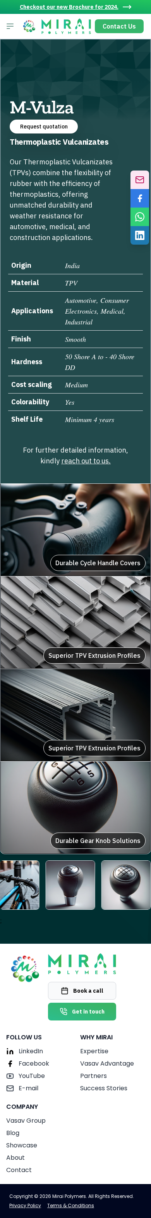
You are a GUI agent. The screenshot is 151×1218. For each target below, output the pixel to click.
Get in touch (88, 1011)
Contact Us (119, 26)
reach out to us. (86, 460)
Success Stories (103, 1088)
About (15, 1157)
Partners (93, 1075)
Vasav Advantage (107, 1063)
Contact (19, 1170)
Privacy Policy (25, 1206)
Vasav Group (26, 1120)
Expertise (94, 1051)
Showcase (21, 1145)
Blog (12, 1132)
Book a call (88, 990)
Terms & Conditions (70, 1206)
